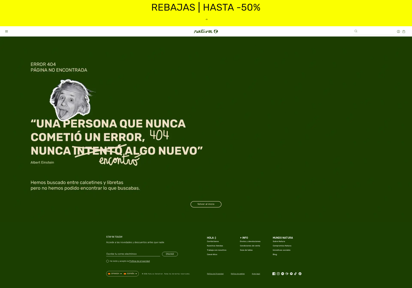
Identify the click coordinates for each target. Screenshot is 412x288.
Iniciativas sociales (281, 250)
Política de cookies (238, 274)
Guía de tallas (246, 250)
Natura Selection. (156, 274)
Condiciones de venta (250, 246)
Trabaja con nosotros (216, 250)
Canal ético (212, 254)
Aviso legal (256, 274)
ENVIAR (170, 254)
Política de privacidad (139, 261)
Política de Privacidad (215, 274)
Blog (275, 254)
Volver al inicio (206, 204)
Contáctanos (213, 241)
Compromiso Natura (282, 246)
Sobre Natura (279, 241)
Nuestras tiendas (215, 246)
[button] (6, 31)
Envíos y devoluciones (250, 241)
